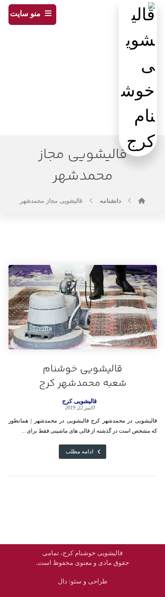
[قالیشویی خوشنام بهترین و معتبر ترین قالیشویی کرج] (138, 78)
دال (62, 581)
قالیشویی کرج (79, 401)
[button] (32, 14)
